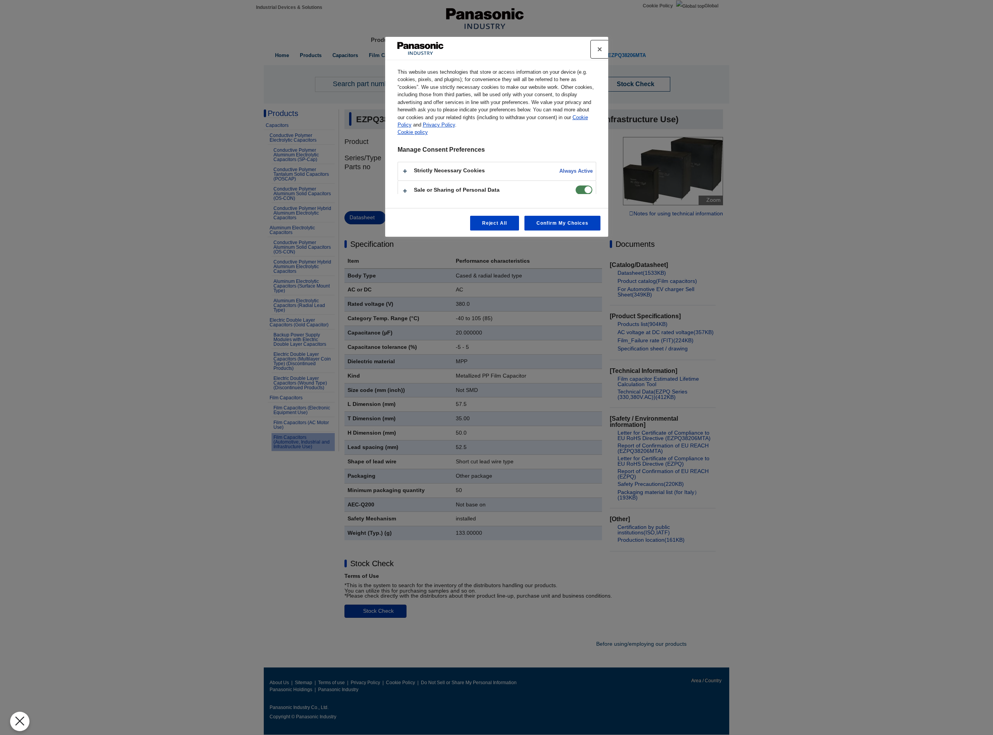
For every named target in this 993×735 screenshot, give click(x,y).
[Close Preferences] (19, 721)
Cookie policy (413, 132)
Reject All (494, 223)
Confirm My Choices (562, 223)
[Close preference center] (599, 49)
